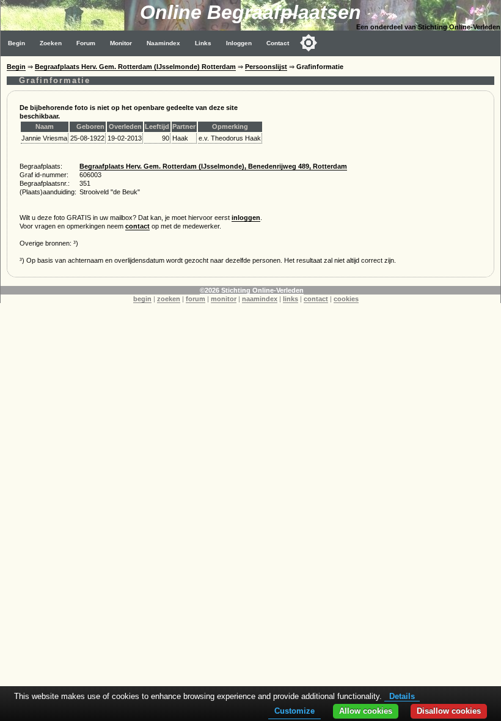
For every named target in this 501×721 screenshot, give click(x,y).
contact (137, 226)
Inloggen (239, 43)
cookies (346, 298)
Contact (277, 43)
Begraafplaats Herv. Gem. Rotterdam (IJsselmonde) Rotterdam (135, 66)
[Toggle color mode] (308, 43)
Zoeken (51, 43)
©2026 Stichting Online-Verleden (252, 290)
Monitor (121, 43)
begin (142, 298)
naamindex (259, 298)
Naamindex (163, 43)
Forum (85, 43)
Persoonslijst (266, 66)
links (290, 298)
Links (203, 43)
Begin (16, 43)
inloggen (246, 217)
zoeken (168, 298)
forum (195, 298)
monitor (223, 298)
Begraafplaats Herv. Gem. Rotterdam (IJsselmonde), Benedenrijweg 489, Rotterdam (213, 166)
